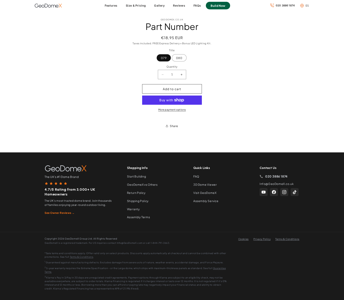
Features (111, 5)
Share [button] (174, 126)
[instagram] (284, 192)
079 (164, 58)
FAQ (196, 176)
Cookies (243, 239)
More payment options (172, 109)
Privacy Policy (262, 239)
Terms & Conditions (287, 239)
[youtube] (264, 192)
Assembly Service (206, 201)
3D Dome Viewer (205, 184)
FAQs (197, 5)
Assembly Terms (138, 217)
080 (179, 58)
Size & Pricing (136, 5)
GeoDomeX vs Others (142, 184)
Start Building (136, 176)
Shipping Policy (138, 201)
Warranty (133, 209)
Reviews (179, 5)
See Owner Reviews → (59, 212)
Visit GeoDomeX (204, 192)
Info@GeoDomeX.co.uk (277, 184)
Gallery (159, 5)
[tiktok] (295, 192)
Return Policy (136, 192)
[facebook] (274, 192)
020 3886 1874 (276, 176)
